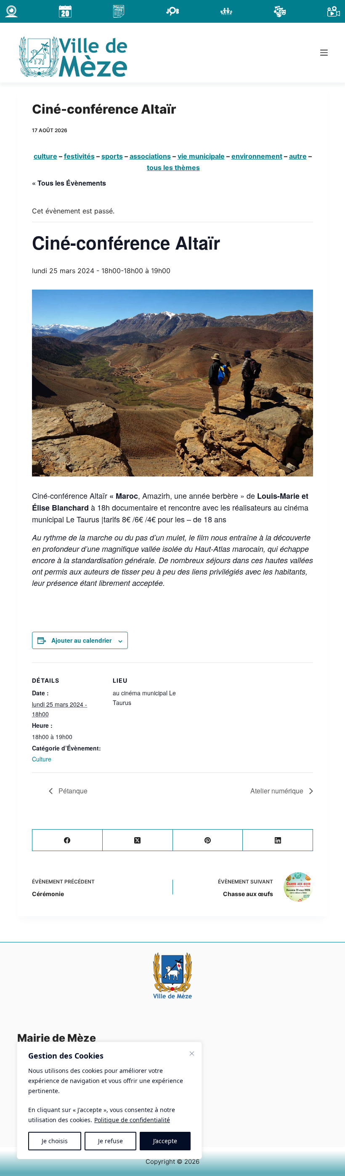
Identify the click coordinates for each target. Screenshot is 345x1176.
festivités (79, 156)
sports (112, 156)
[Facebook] (67, 840)
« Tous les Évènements (69, 183)
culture (45, 156)
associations (150, 156)
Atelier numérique (277, 791)
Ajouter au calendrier (81, 640)
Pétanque (72, 791)
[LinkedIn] (278, 840)
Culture (41, 759)
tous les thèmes (173, 167)
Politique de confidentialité (132, 1120)
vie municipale (201, 156)
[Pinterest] (208, 840)
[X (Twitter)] (138, 840)
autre (298, 156)
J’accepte (165, 1141)
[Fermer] (192, 1053)
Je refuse (110, 1141)
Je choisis (55, 1141)
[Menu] (324, 52)
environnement (256, 156)
